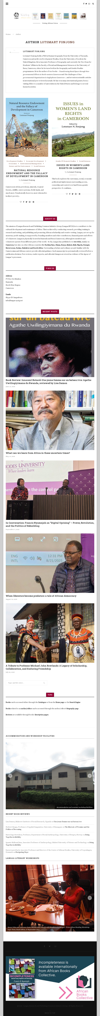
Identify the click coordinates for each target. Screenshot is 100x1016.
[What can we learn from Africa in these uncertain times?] (50, 420)
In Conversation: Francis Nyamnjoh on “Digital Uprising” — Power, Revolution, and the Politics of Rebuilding (50, 524)
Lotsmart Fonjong (34, 51)
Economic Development (35, 161)
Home (8, 34)
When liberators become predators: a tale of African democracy (41, 595)
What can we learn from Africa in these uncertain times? (38, 452)
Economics (13, 163)
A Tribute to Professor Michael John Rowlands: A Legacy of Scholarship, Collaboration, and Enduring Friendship (46, 667)
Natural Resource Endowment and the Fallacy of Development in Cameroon (27, 173)
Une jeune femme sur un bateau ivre (68, 755)
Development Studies (15, 161)
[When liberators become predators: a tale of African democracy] (50, 563)
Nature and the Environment (19, 166)
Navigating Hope (21, 785)
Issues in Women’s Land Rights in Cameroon (73, 167)
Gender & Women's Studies (66, 161)
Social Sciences (39, 166)
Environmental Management (31, 163)
